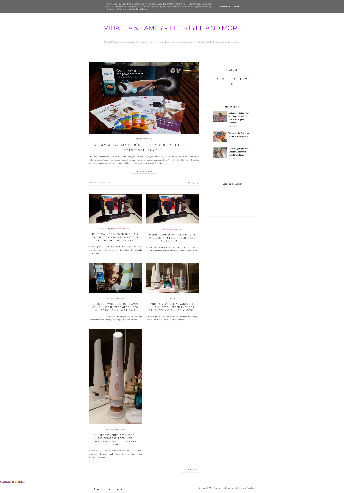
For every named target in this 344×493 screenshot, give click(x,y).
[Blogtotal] (17, 482)
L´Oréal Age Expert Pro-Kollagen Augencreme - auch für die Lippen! (238, 151)
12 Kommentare (103, 182)
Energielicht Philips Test (115, 298)
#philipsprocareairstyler (115, 229)
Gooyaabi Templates (246, 488)
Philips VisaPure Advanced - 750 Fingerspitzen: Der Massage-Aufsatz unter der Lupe (115, 440)
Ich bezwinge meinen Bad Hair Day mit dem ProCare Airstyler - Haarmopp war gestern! (115, 237)
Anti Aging (115, 429)
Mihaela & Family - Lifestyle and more (172, 28)
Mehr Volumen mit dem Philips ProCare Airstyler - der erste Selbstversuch (172, 237)
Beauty (172, 298)
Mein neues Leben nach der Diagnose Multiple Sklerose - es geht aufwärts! (238, 118)
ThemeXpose (219, 488)
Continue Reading (144, 171)
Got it (236, 7)
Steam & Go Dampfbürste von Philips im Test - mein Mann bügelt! (144, 147)
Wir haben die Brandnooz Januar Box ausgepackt (239, 135)
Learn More (224, 7)
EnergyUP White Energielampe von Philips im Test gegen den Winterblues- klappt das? (115, 307)
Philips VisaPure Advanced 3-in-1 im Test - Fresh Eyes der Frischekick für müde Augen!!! (172, 307)
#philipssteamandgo (144, 139)
